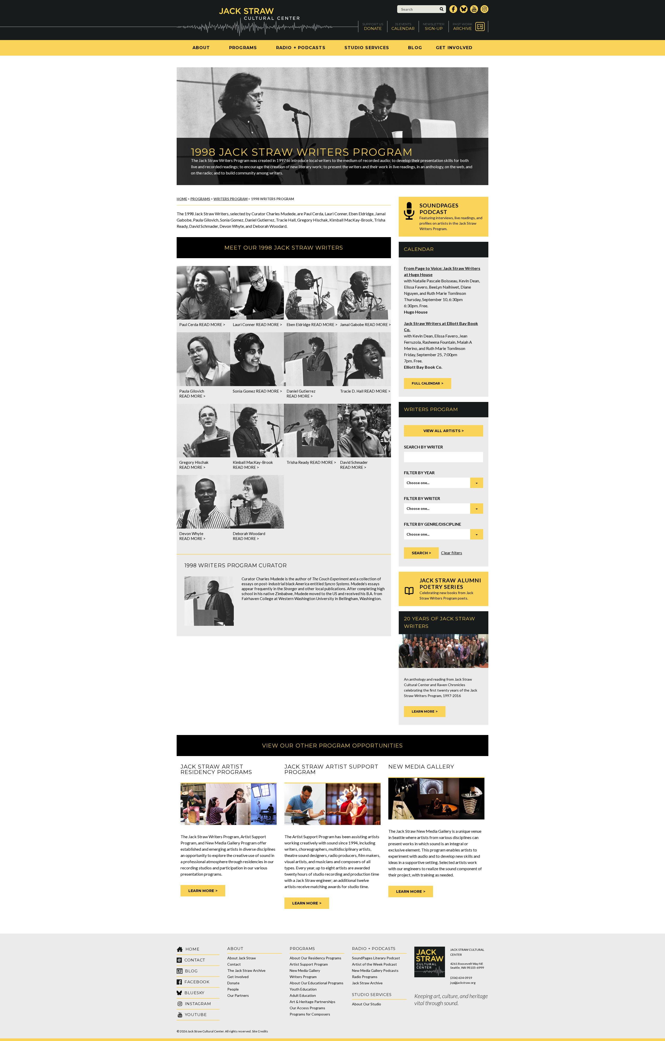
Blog (415, 47)
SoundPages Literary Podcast (376, 958)
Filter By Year (419, 472)
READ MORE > (212, 324)
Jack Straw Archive (367, 983)
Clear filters (451, 552)
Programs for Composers (310, 1014)
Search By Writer (423, 446)
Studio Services (366, 47)
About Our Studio (366, 1004)
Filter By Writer (422, 498)
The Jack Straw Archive (246, 970)
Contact (234, 964)
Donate (233, 983)
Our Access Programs (307, 1008)
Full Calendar (426, 383)
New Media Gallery (305, 970)
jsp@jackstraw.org (462, 983)
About (201, 47)
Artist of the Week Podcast (374, 964)
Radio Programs (364, 976)
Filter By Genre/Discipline (432, 524)
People (233, 989)
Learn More (423, 711)
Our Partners (238, 995)
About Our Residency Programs (315, 958)
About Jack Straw (241, 958)
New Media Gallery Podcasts (375, 970)
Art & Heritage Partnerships (312, 1001)
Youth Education (303, 989)
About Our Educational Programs (316, 983)
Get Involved (454, 47)
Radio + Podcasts (300, 47)
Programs (243, 47)
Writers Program (303, 976)
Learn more (201, 890)
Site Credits (260, 1031)
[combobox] (443, 483)
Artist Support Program (309, 964)
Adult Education (303, 995)
